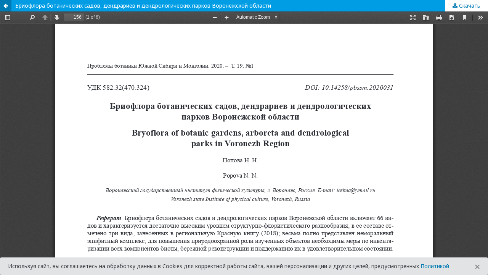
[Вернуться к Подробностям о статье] (5, 5)
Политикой (435, 266)
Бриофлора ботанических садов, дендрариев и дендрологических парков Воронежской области (143, 5)
